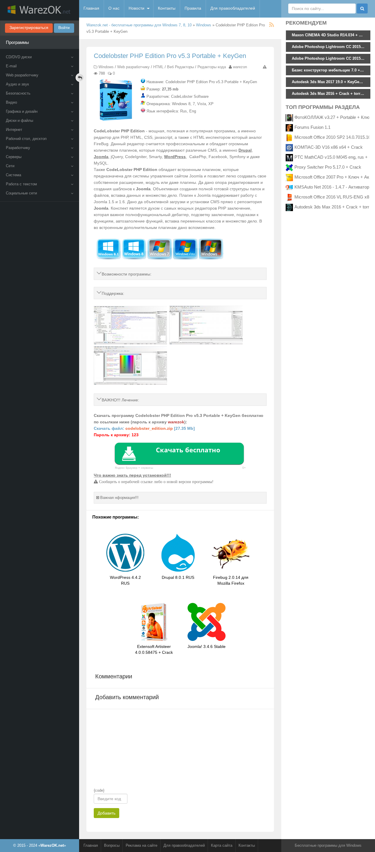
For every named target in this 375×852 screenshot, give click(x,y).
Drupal (245, 150)
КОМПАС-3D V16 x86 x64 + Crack (328, 147)
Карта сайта (221, 845)
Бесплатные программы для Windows (328, 845)
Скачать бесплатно (188, 449)
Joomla (101, 156)
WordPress (175, 156)
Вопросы (112, 845)
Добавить (106, 813)
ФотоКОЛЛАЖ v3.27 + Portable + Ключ (333, 117)
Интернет (14, 129)
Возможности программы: (126, 274)
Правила (193, 8)
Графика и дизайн (22, 111)
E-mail (11, 66)
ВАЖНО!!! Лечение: (120, 400)
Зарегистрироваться (28, 27)
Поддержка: (113, 293)
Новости (136, 8)
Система (13, 175)
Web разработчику (22, 75)
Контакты (166, 8)
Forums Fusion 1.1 (312, 127)
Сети (10, 166)
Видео (11, 102)
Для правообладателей (232, 8)
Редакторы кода (211, 67)
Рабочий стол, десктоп (26, 138)
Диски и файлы (19, 120)
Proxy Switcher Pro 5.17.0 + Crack (327, 167)
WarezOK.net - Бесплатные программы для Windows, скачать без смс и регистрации (39, 10)
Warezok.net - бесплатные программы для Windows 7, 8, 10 (139, 25)
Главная (91, 8)
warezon (240, 67)
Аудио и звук (17, 84)
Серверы (13, 157)
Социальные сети (21, 193)
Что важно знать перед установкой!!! (132, 475)
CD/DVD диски (19, 57)
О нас (114, 8)
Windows (203, 25)
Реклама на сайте (141, 845)
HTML (158, 67)
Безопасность (18, 93)
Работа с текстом (21, 184)
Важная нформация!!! (119, 497)
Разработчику (18, 148)
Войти (64, 27)
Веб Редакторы (180, 67)
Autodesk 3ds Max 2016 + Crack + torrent (334, 206)
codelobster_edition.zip (149, 428)
